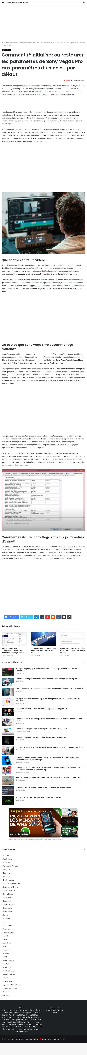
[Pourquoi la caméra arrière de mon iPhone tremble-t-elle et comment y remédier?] (8, 750)
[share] (56, 811)
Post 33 (9, 1022)
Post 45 (18, 1027)
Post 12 (30, 1013)
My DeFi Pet (7, 964)
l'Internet (6, 929)
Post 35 (29, 1022)
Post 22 (11, 1017)
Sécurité (6, 978)
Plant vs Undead (9, 971)
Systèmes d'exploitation (11, 985)
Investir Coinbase (22, 1031)
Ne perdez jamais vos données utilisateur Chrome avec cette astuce (72, 650)
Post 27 (13, 1020)
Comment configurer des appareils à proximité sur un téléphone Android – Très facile (49, 720)
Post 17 (24, 1015)
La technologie (8, 932)
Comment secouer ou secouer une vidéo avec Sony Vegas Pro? (43, 650)
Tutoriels (6, 992)
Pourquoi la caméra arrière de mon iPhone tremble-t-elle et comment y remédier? (50, 747)
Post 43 (5, 1027)
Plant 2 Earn (7, 967)
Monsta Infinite (8, 960)
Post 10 (18, 1013)
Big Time (6, 876)
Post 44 (11, 1027)
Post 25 (38, 1017)
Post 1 (4, 1010)
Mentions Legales (54, 1008)
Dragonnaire (7, 908)
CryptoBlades (8, 894)
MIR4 (5, 957)
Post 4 (21, 1010)
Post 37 (4, 1024)
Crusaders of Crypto (10, 887)
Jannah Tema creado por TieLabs (53, 1039)
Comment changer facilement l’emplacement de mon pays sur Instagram (46, 678)
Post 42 (38, 1024)
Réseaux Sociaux (9, 974)
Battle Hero (7, 873)
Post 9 (11, 1013)
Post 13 (37, 1013)
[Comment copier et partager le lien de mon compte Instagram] (8, 740)
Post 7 (39, 1010)
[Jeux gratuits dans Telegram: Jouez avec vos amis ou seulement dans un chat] (8, 780)
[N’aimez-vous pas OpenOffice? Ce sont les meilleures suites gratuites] (14, 639)
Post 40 (25, 1024)
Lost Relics (7, 943)
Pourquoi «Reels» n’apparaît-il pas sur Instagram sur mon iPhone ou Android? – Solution (49, 700)
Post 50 (13, 1029)
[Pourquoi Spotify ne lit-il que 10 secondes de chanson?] (8, 800)
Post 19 (37, 1015)
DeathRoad (7, 901)
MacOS (5, 946)
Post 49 (7, 1029)
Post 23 (25, 1017)
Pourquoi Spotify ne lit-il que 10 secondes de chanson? (38, 797)
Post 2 (10, 1010)
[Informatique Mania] (17, 2)
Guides (5, 915)
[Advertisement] (43, 24)
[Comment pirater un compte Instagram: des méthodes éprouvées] (8, 790)
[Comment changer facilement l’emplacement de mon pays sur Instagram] (8, 682)
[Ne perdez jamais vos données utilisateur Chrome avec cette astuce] (72, 639)
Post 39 (18, 1024)
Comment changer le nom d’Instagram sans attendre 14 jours (41, 729)
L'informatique (8, 925)
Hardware (6, 918)
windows (6, 995)
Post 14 (5, 1015)
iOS (4, 922)
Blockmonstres (8, 880)
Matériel (6, 953)
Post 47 (32, 1027)
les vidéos (6, 936)
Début (5, 43)
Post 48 (38, 1027)
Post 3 (16, 1010)
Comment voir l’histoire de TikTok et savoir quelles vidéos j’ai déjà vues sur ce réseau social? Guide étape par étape (48, 768)
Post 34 (23, 1022)
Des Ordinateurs (9, 904)
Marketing (6, 950)
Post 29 (26, 1020)
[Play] (70, 831)
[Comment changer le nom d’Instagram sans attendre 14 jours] (8, 731)
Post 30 (33, 1020)
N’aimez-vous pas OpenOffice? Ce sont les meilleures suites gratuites (13, 650)
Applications (13, 43)
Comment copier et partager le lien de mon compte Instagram (42, 737)
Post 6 (33, 1010)
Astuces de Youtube (10, 866)
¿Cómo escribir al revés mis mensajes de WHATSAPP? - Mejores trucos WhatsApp (34, 811)
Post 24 (32, 1017)
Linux (5, 939)
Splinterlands (7, 981)
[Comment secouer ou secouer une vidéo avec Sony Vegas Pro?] (43, 639)
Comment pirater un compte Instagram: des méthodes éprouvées (43, 787)
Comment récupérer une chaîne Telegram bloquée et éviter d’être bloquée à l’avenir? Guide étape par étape (48, 758)
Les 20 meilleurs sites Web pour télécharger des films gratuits (41, 709)
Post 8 (6, 1013)
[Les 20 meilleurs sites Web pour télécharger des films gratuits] (8, 712)
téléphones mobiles (10, 988)
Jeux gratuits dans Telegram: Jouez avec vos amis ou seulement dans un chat (48, 777)
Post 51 (20, 1029)
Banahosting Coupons (32, 1029)
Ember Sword (8, 911)
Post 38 (11, 1024)
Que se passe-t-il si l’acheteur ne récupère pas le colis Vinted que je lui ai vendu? (49, 689)
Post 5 (27, 1010)
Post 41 (31, 1024)
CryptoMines (7, 897)
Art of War (6, 862)
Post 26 (6, 1020)
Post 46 (25, 1027)
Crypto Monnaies (9, 890)
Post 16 (18, 1015)
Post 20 (4, 1017)
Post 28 (20, 1020)
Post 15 (11, 1015)
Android (6, 855)
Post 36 (36, 1022)
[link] (12, 812)
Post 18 (31, 1015)
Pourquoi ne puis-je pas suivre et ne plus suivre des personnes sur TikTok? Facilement (46, 669)
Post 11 (24, 1013)
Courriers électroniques (11, 883)
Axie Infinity (7, 869)
